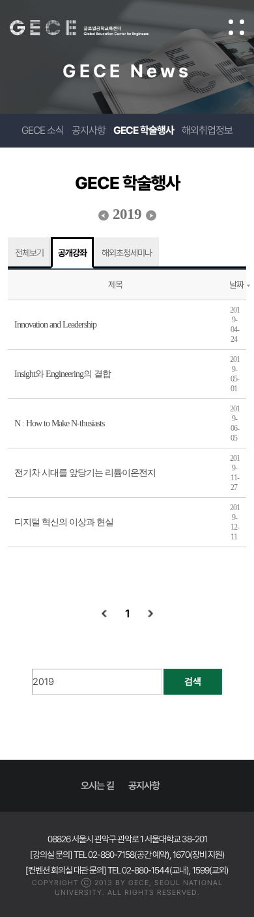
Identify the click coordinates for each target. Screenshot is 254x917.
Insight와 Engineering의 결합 (62, 374)
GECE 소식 (42, 130)
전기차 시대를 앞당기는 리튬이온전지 (85, 473)
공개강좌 (72, 253)
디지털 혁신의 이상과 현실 (63, 522)
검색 (192, 682)
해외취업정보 (207, 130)
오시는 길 (97, 786)
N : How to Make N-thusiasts (59, 423)
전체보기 (29, 253)
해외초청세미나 (127, 253)
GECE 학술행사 (143, 130)
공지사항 (89, 130)
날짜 (236, 284)
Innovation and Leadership (55, 324)
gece (92, 28)
